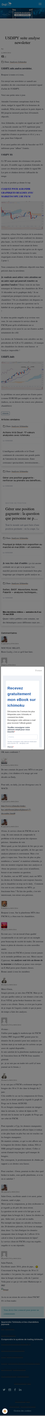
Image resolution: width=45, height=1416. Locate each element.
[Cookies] (5, 1411)
